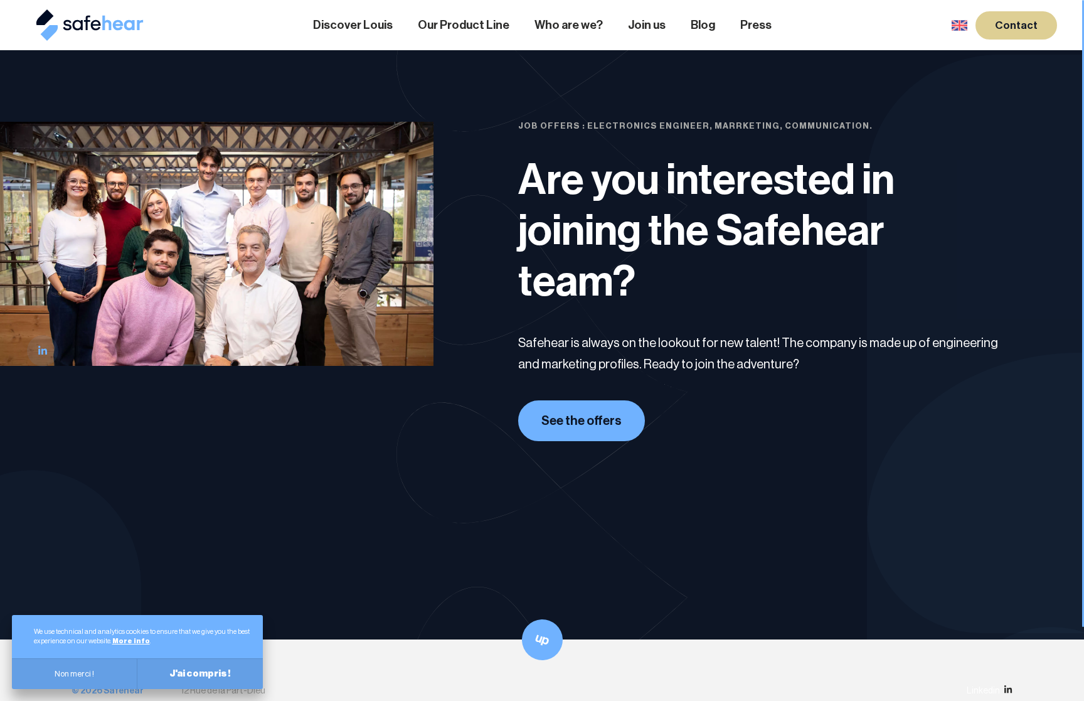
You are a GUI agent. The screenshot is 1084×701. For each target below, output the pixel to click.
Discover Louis (353, 25)
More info (131, 641)
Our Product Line (463, 25)
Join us (647, 25)
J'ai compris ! (199, 673)
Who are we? (568, 25)
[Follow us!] (42, 351)
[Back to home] (89, 34)
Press (756, 25)
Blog (703, 25)
